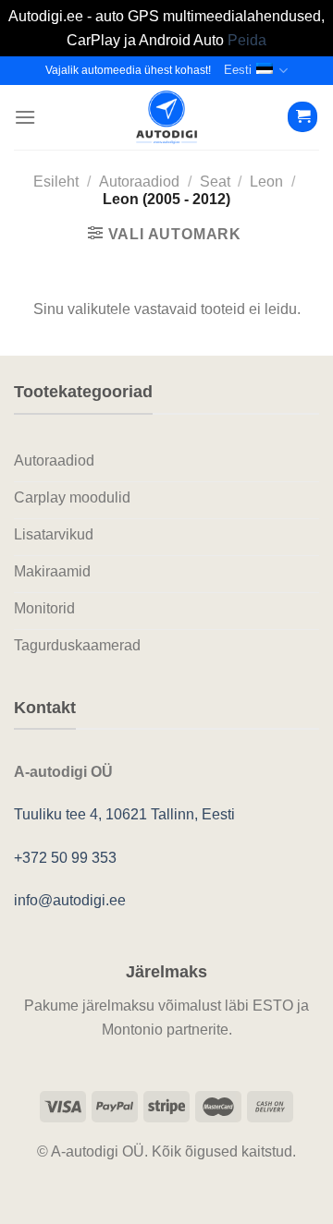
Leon (266, 181)
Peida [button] (247, 40)
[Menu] (25, 116)
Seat (215, 181)
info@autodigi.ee (70, 900)
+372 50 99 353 (65, 858)
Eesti (238, 70)
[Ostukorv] (302, 117)
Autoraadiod (139, 181)
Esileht (56, 181)
